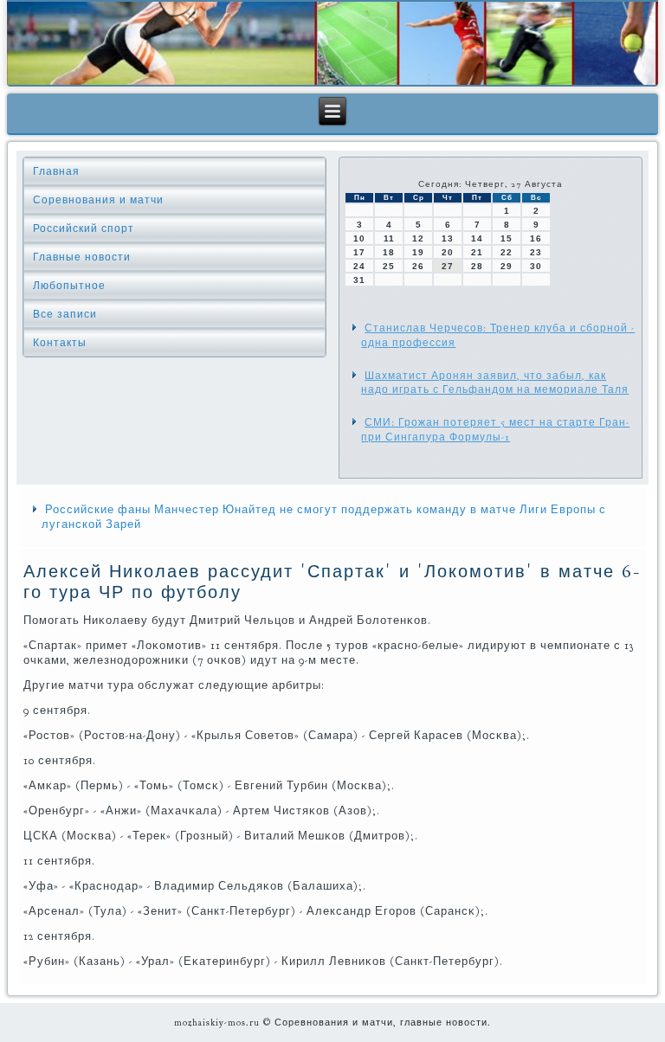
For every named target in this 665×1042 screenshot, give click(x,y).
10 (359, 238)
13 (448, 238)
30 (536, 266)
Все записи (65, 314)
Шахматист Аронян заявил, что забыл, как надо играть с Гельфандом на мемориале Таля (495, 382)
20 (448, 252)
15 (506, 238)
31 (359, 280)
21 (477, 252)
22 (506, 252)
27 (448, 266)
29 (506, 266)
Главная (56, 171)
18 (389, 252)
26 (418, 266)
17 (359, 252)
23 (536, 252)
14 (477, 238)
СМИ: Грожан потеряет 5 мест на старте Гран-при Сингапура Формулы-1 (495, 429)
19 (418, 252)
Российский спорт (83, 228)
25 (389, 266)
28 (477, 266)
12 (418, 238)
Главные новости (82, 257)
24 (359, 266)
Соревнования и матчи (98, 200)
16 (536, 238)
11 (389, 238)
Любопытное (69, 286)
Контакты (60, 343)
